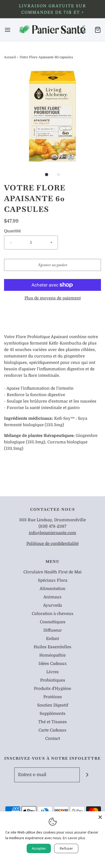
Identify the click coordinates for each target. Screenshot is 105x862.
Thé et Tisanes (52, 721)
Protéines (52, 696)
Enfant (52, 638)
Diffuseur (52, 630)
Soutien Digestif (52, 705)
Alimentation (52, 588)
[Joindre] (87, 774)
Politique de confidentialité (52, 543)
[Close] (100, 816)
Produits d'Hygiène (52, 688)
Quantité (12, 231)
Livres (52, 671)
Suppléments (52, 713)
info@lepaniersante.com (52, 532)
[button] (52, 116)
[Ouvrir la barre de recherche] (82, 29)
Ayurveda (52, 605)
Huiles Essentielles (52, 646)
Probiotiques (52, 680)
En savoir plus (74, 837)
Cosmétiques (52, 622)
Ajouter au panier (52, 264)
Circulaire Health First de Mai (52, 572)
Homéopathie (52, 655)
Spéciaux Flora (52, 580)
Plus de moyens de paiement (52, 298)
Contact (52, 738)
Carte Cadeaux (52, 730)
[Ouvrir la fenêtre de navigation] (7, 29)
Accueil (10, 57)
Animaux (52, 597)
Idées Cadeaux (52, 663)
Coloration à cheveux (53, 613)
